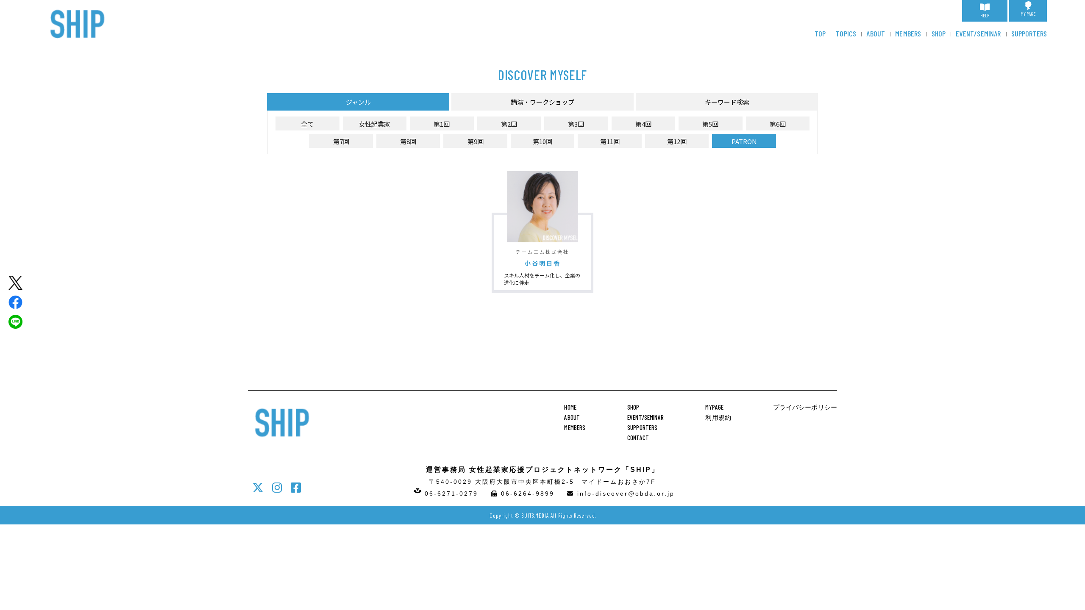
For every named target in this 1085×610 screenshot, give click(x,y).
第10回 (542, 141)
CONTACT (638, 437)
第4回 (643, 123)
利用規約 (718, 417)
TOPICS (846, 33)
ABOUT (875, 33)
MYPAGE (714, 407)
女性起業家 (374, 123)
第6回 (778, 123)
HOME (570, 407)
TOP (820, 33)
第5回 (710, 123)
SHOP (939, 33)
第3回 (576, 123)
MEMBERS (908, 33)
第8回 (408, 141)
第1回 (442, 123)
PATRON (744, 141)
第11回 (610, 141)
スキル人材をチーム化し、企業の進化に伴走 (542, 279)
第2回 (509, 123)
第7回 (341, 141)
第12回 (677, 141)
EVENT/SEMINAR (978, 33)
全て (307, 123)
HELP (984, 15)
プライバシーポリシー (805, 407)
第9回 (475, 141)
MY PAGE (1028, 14)
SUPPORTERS (1029, 33)
